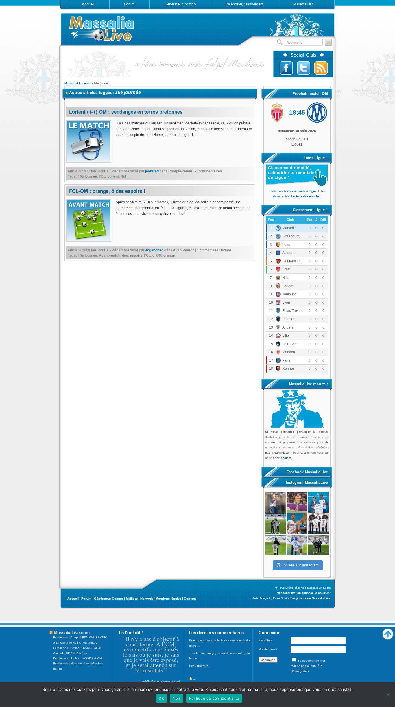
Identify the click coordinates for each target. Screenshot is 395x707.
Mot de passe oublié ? (306, 665)
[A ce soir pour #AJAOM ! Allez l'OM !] (275, 502)
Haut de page (388, 632)
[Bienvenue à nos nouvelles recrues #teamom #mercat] (318, 545)
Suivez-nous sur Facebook (286, 68)
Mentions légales (168, 598)
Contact (190, 598)
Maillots (132, 598)
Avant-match (183, 250)
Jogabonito (154, 250)
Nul (123, 176)
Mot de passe (268, 649)
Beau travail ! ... (200, 665)
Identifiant (265, 640)
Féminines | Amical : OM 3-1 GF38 (77, 647)
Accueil (73, 598)
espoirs (136, 255)
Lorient (113, 176)
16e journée (87, 176)
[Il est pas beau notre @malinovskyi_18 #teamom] (275, 545)
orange (169, 255)
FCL (102, 176)
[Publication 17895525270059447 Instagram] (297, 502)
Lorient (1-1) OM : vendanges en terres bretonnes (125, 111)
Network (146, 598)
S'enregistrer (300, 671)
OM (159, 255)
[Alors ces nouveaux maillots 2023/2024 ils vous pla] (297, 523)
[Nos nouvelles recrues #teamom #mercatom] (318, 523)
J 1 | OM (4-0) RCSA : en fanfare (75, 642)
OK (161, 698)
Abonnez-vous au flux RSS (321, 68)
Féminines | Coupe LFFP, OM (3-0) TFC (80, 637)
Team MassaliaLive (317, 598)
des (125, 255)
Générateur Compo (108, 598)
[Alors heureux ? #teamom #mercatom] (297, 545)
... (194, 678)
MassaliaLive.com (102, 29)
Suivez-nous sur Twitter (303, 68)
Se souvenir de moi (311, 660)
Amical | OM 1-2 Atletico (70, 653)
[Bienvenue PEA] (318, 502)
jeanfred (152, 171)
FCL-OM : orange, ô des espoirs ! (107, 190)
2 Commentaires (208, 171)
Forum (86, 598)
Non (176, 698)
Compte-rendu (180, 171)
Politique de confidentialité (214, 698)
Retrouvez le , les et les (297, 193)
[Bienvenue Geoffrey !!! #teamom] (275, 523)
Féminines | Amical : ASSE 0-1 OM (77, 658)
